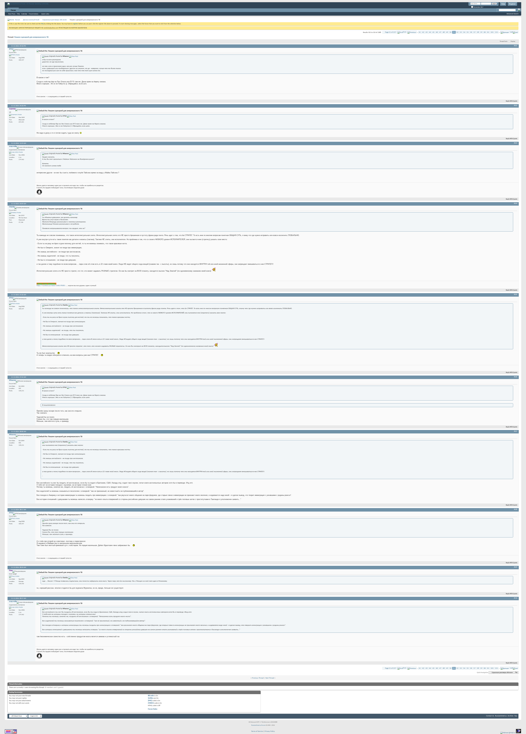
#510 (515, 598)
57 (474, 32)
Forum (13, 10)
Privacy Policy (270, 731)
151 (496, 32)
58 (478, 32)
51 (454, 32)
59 (481, 32)
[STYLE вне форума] (14, 55)
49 (447, 32)
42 (423, 32)
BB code (151, 696)
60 (485, 32)
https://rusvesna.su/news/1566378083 (51, 285)
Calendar (24, 14)
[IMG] (150, 701)
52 (457, 32)
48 (444, 32)
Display (513, 41)
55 (468, 32)
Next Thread (269, 678)
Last (511, 32)
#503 (515, 143)
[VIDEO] (151, 703)
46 (437, 32)
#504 (515, 203)
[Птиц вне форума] (14, 576)
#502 (515, 105)
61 (488, 32)
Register (512, 4)
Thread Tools (503, 41)
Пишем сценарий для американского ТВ (31, 37)
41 (420, 32)
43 (427, 32)
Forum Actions (33, 14)
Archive (510, 716)
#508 (515, 509)
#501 (515, 46)
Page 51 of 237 (390, 32)
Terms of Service (257, 731)
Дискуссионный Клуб (31, 20)
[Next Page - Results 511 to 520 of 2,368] (504, 32)
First (404, 32)
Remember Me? (478, 7)
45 (433, 32)
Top (516, 672)
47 (440, 32)
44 (430, 32)
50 (450, 32)
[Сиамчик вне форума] (15, 115)
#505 (515, 294)
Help (503, 4)
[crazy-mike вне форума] (16, 152)
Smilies (150, 698)
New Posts (11, 14)
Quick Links (45, 14)
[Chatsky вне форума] (15, 213)
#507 (515, 431)
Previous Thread (258, 678)
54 (464, 32)
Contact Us (490, 716)
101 (492, 32)
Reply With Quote (511, 101)
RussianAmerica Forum (258, 725)
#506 (515, 377)
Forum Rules (152, 709)
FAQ (18, 14)
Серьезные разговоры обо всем (54, 20)
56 (471, 32)
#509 (515, 567)
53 (461, 32)
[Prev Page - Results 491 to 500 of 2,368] (412, 32)
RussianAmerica (501, 716)
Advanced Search (512, 14)
